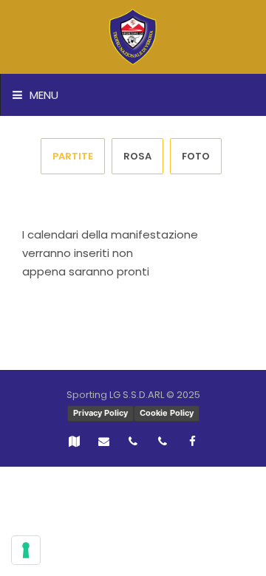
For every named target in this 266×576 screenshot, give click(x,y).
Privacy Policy (100, 413)
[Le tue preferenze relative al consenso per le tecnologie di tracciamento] (26, 550)
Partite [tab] (72, 156)
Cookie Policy (167, 413)
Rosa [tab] (137, 156)
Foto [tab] (196, 156)
